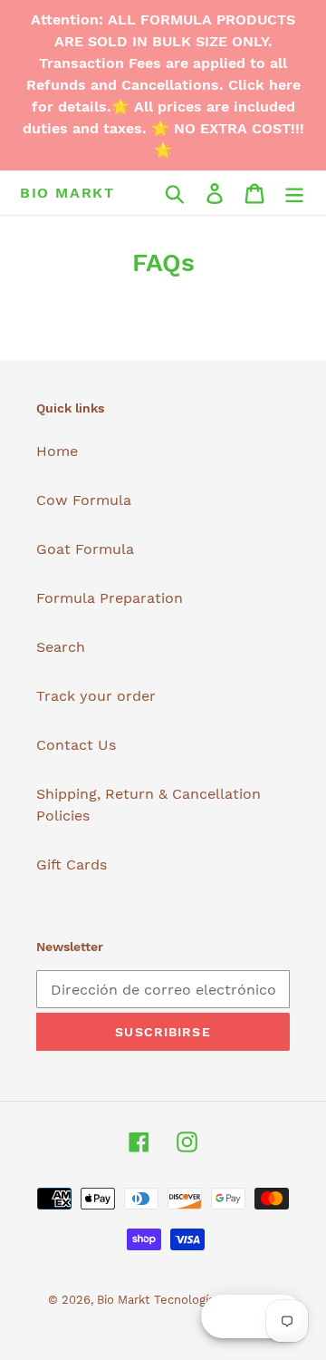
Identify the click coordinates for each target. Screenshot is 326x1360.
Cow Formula (83, 500)
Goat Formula (85, 549)
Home (57, 451)
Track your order (96, 695)
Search (60, 647)
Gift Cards (71, 864)
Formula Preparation (109, 598)
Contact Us (76, 744)
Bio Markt (67, 192)
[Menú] (294, 192)
